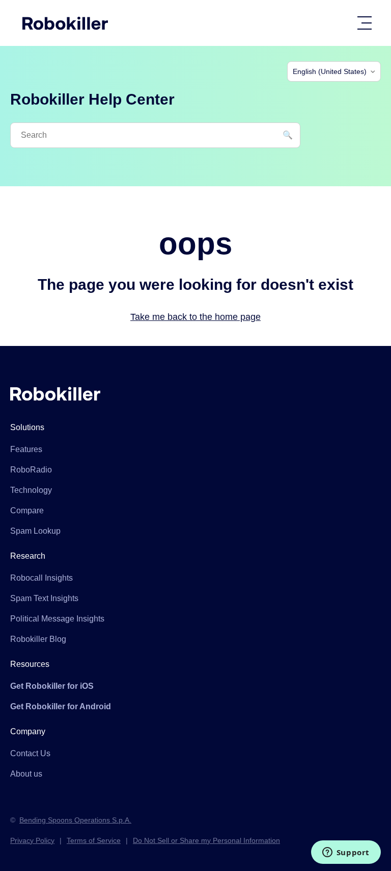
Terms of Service (94, 840)
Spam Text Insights (44, 598)
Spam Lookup (35, 531)
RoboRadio (31, 469)
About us (26, 773)
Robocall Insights (41, 578)
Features (26, 449)
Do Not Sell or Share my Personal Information (206, 840)
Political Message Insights (57, 618)
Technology (31, 490)
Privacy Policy (32, 840)
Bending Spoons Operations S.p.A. (75, 820)
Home (65, 23)
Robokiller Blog (38, 639)
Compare (27, 510)
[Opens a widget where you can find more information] (346, 853)
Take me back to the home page (195, 317)
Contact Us (30, 753)
